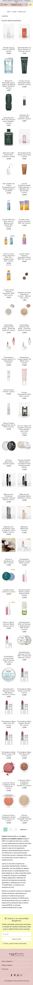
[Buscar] (26, 4)
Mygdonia (10, 980)
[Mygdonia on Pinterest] (14, 975)
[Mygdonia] (16, 4)
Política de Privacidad (20, 943)
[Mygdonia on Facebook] (11, 975)
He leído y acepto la (15, 943)
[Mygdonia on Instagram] (18, 975)
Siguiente (23, 829)
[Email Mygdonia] (21, 975)
